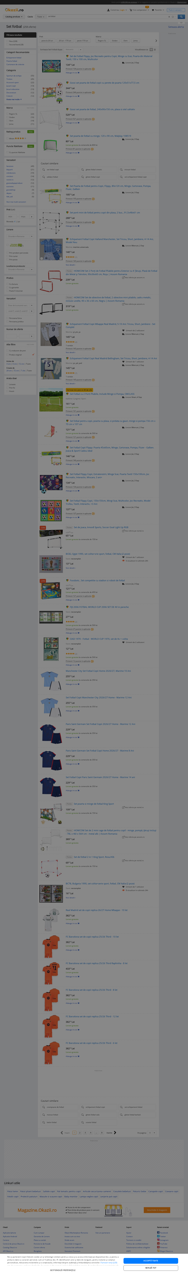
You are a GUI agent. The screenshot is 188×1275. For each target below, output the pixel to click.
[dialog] (94, 1264)
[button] (63, 1269)
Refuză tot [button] (150, 1268)
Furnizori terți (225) (109, 1262)
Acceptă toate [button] (150, 1260)
